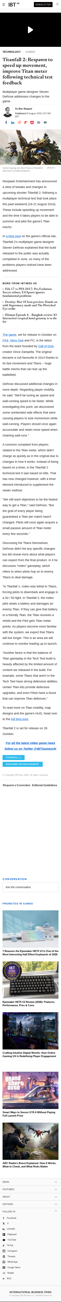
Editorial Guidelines (44, 785)
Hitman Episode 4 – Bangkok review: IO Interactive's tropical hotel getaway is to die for (30, 319)
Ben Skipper (25, 108)
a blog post (13, 236)
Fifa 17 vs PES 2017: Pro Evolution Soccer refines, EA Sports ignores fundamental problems (27, 293)
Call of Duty (46, 346)
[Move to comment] (45, 122)
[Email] (39, 122)
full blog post (19, 719)
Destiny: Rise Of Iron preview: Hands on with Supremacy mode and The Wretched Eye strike (30, 306)
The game (9, 334)
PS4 (5, 340)
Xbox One (17, 340)
